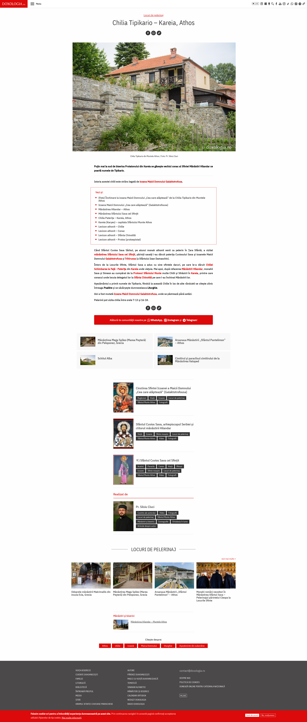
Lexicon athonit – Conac (111, 230)
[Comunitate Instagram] (296, 3)
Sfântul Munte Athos (146, 402)
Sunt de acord (252, 715)
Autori (130, 670)
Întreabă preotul (84, 691)
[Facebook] (276, 3)
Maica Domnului (149, 645)
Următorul (233, 101)
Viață (152, 398)
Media (79, 695)
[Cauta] (272, 3)
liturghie (168, 645)
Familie (79, 679)
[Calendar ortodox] (261, 3)
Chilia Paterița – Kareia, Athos (114, 217)
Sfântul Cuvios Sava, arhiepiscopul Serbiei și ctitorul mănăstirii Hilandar (164, 426)
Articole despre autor (147, 526)
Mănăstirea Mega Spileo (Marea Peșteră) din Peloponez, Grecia (122, 341)
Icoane (162, 398)
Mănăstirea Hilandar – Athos (114, 209)
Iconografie (163, 521)
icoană (130, 645)
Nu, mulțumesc (268, 715)
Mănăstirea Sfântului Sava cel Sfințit (118, 213)
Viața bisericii (83, 670)
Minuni (179, 466)
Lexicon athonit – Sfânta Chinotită (117, 235)
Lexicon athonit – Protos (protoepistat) (119, 239)
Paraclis (151, 466)
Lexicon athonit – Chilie (111, 226)
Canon (161, 466)
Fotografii (163, 402)
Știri (78, 700)
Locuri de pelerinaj (153, 15)
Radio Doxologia (136, 704)
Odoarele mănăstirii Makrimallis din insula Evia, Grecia (91, 593)
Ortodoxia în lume (180, 521)
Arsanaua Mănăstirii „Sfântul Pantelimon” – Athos (200, 341)
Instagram (173, 320)
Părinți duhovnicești (138, 674)
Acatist (141, 466)
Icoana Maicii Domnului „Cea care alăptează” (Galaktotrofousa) (133, 204)
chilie (117, 645)
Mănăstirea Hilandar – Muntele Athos (149, 621)
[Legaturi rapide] (303, 3)
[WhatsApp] (292, 3)
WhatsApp (156, 320)
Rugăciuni (142, 398)
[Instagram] (284, 3)
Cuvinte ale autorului (147, 512)
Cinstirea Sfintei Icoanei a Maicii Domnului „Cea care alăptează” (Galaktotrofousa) (163, 390)
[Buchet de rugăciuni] (269, 3)
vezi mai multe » (228, 558)
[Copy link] (159, 33)
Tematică (132, 683)
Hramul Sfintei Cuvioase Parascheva (94, 704)
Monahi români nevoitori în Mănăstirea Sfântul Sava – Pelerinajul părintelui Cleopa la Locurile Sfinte (213, 596)
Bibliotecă (81, 687)
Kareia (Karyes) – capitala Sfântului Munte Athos (125, 222)
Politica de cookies (190, 682)
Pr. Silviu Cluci (145, 507)
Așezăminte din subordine (192, 645)
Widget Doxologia (136, 700)
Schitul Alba (105, 358)
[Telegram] (300, 3)
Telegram (191, 320)
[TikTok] (288, 3)
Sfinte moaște (162, 434)
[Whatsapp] (153, 33)
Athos (105, 645)
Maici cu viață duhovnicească (142, 679)
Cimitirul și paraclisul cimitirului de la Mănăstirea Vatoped (197, 360)
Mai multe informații (72, 717)
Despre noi (185, 678)
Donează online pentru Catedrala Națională (202, 686)
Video (161, 438)
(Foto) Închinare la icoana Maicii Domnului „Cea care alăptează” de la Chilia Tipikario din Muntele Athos (151, 199)
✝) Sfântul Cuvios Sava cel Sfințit (157, 460)
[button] (36, 3)
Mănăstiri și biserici (146, 521)
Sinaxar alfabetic (136, 687)
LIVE (256, 3)
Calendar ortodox (136, 695)
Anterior (73, 101)
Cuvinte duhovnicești (87, 674)
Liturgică (81, 683)
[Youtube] (280, 3)
